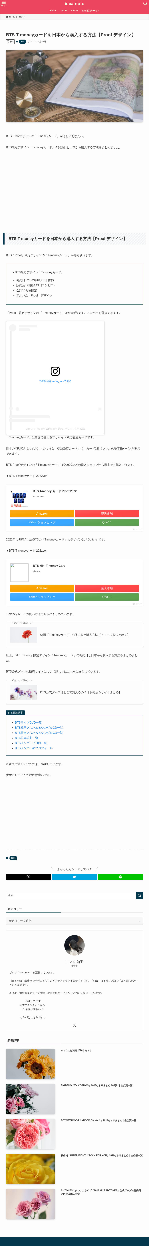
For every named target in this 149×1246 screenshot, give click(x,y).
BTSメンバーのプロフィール (34, 748)
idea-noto (74, 3)
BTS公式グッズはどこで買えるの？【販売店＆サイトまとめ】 (81, 692)
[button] (28, 877)
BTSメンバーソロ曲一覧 (31, 743)
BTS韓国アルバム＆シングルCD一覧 (39, 727)
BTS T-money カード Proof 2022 (55, 491)
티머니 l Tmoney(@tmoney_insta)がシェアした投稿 (55, 428)
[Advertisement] (72, 189)
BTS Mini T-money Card (49, 565)
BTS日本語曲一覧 (26, 737)
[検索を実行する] (139, 895)
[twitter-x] (74, 1025)
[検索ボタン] (145, 3)
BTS (23, 41)
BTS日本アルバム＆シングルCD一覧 (39, 732)
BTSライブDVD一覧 (28, 722)
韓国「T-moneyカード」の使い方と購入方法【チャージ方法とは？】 (85, 634)
